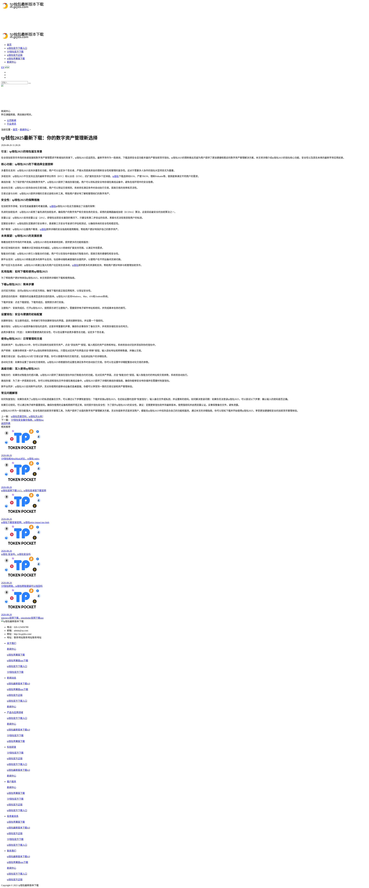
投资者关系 (12, 816)
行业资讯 (11, 124)
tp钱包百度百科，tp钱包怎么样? (27, 416)
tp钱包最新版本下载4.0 (58, 30)
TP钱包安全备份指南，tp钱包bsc (27, 420)
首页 (9, 45)
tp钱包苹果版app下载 (17, 660)
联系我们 (11, 851)
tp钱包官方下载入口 (17, 48)
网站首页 (5, 30)
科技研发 (11, 747)
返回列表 (5, 423)
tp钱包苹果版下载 (20, 30)
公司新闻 (11, 120)
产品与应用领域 (15, 712)
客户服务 (11, 781)
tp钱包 (115, 176)
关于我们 (11, 643)
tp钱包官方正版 (88, 30)
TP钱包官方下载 (37, 30)
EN (2, 23)
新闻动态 (11, 678)
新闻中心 (74, 30)
